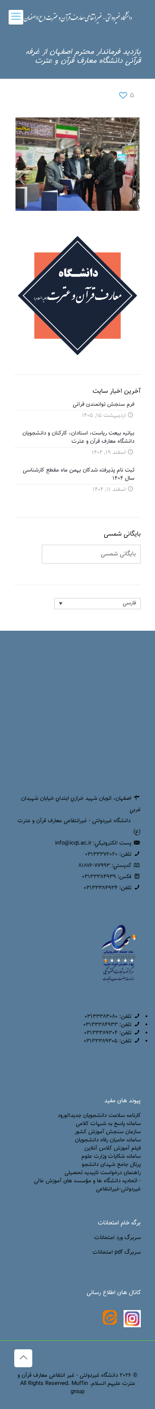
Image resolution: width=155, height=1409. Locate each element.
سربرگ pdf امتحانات (117, 1252)
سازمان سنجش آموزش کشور (107, 1132)
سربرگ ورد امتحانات (117, 1237)
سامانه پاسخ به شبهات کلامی (108, 1123)
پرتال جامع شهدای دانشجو (111, 1164)
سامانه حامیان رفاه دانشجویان (108, 1140)
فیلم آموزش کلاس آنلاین (112, 1148)
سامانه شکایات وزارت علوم (111, 1156)
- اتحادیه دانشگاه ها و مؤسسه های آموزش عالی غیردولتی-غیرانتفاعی (87, 1185)
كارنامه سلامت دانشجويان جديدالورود (99, 1115)
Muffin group (79, 1387)
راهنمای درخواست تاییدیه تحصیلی (103, 1173)
